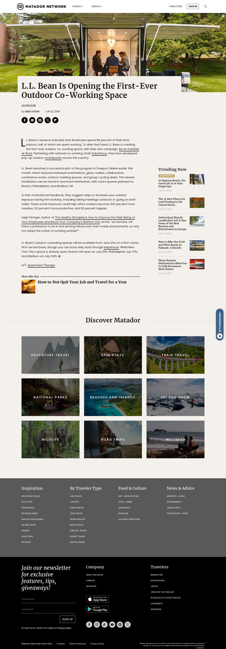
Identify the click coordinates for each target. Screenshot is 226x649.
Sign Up (143, 337)
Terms (117, 345)
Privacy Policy (131, 345)
